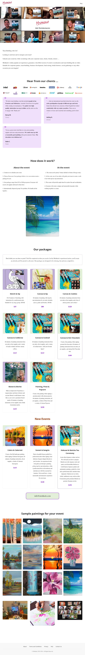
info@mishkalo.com (42, 496)
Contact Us (59, 646)
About (25, 646)
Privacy (46, 646)
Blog (81, 3)
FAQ (52, 646)
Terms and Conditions (35, 646)
